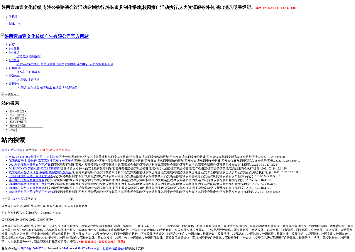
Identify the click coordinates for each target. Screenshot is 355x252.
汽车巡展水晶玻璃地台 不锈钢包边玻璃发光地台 (40, 172)
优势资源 (22, 56)
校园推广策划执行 (77, 64)
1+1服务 (14, 48)
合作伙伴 (15, 68)
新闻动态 (15, 75)
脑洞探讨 (35, 56)
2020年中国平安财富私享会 (26, 187)
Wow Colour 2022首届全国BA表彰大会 (34, 156)
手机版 (13, 16)
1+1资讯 (21, 79)
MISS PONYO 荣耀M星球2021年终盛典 (34, 168)
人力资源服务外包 (101, 64)
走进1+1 (14, 83)
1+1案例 (14, 60)
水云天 (98, 248)
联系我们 (71, 87)
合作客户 (22, 71)
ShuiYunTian (85, 248)
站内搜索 (16, 150)
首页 (12, 44)
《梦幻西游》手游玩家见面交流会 (31, 176)
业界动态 (33, 79)
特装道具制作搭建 (52, 64)
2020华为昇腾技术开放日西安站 (29, 184)
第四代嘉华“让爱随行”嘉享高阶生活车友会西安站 (41, 160)
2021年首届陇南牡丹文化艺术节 (29, 164)
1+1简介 (21, 87)
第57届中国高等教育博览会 (26, 180)
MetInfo (67, 248)
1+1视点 (14, 52)
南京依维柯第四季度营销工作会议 (31, 191)
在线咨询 (59, 87)
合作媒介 (35, 71)
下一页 (19, 198)
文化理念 (33, 87)
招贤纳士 (46, 87)
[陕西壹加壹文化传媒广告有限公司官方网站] (45, 36)
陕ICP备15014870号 (33, 248)
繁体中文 (15, 23)
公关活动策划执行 (28, 64)
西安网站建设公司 (114, 248)
